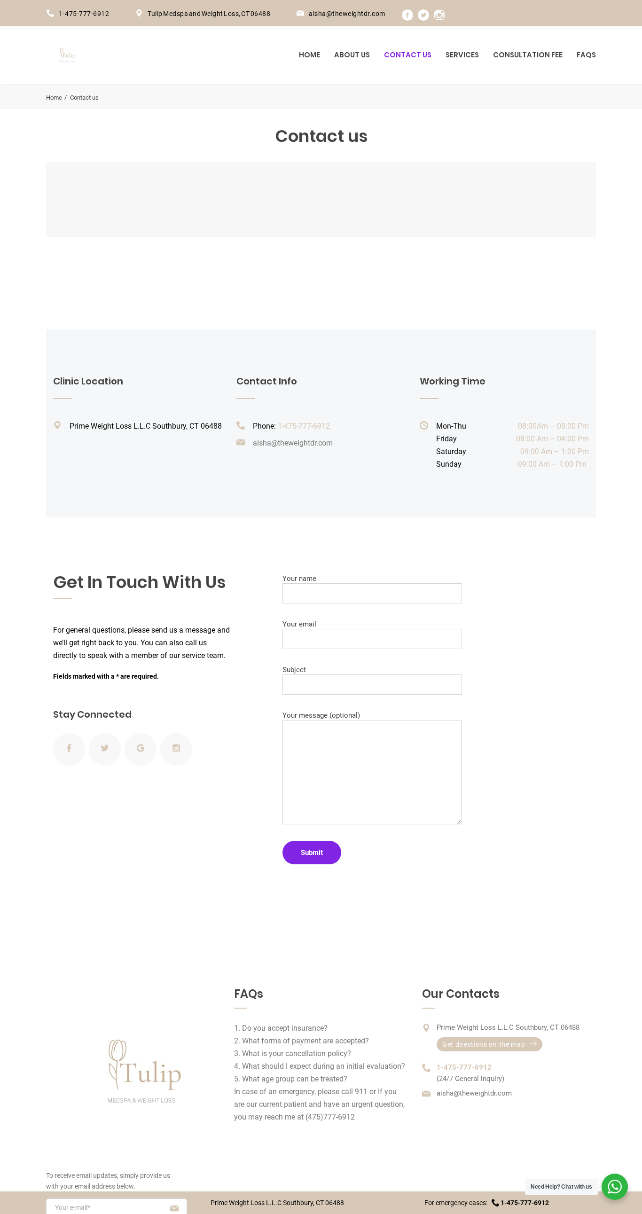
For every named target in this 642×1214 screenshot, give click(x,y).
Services (462, 55)
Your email (299, 624)
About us (352, 55)
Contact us (407, 55)
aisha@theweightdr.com (347, 13)
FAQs (586, 55)
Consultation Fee (528, 55)
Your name (299, 578)
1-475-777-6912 (84, 13)
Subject (294, 670)
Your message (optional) (321, 715)
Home (309, 55)
